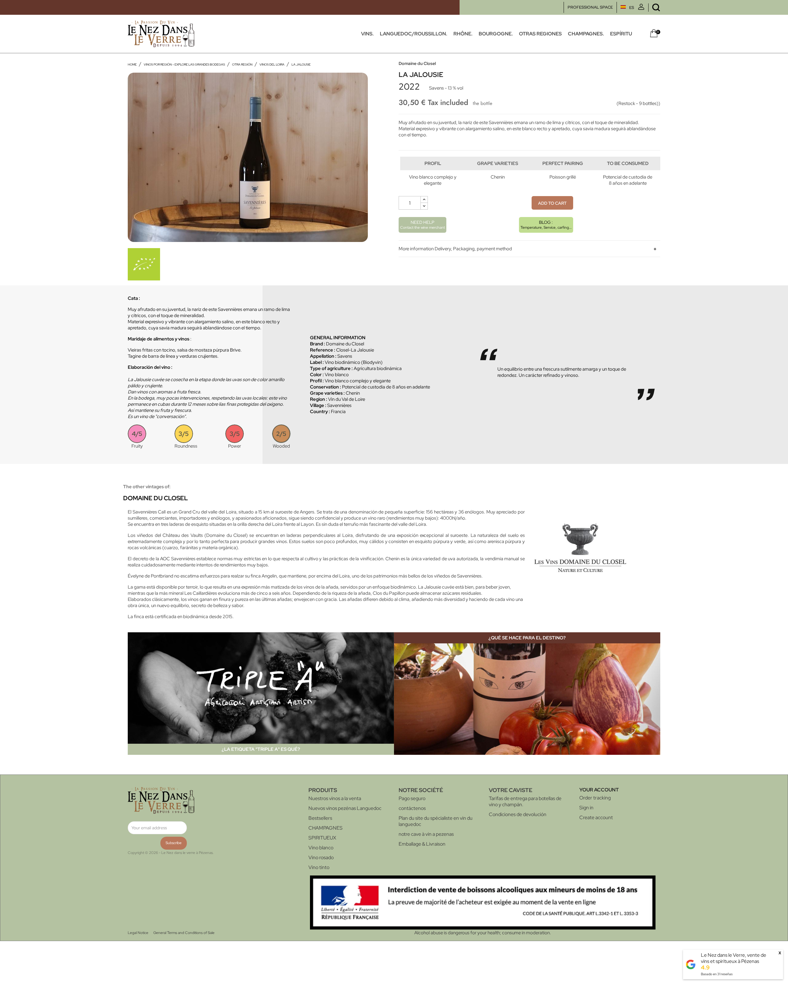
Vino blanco (320, 847)
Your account (599, 790)
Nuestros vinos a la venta (334, 798)
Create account (596, 817)
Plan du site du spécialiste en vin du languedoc (435, 821)
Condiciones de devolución (517, 814)
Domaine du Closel (417, 63)
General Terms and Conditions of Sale (184, 932)
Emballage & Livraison (422, 844)
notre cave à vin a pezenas (426, 834)
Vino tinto (318, 867)
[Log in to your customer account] (641, 8)
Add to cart (552, 203)
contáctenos (412, 808)
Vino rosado (321, 857)
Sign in (586, 807)
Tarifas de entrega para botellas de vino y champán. (525, 801)
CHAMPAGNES (325, 828)
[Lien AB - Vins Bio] (144, 263)
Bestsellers (320, 818)
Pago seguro (412, 798)
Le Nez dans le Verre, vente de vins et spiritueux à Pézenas (733, 958)
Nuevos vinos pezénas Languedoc (344, 808)
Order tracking (595, 798)
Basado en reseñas (717, 974)
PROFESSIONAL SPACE (590, 7)
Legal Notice (138, 932)
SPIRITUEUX (322, 838)
